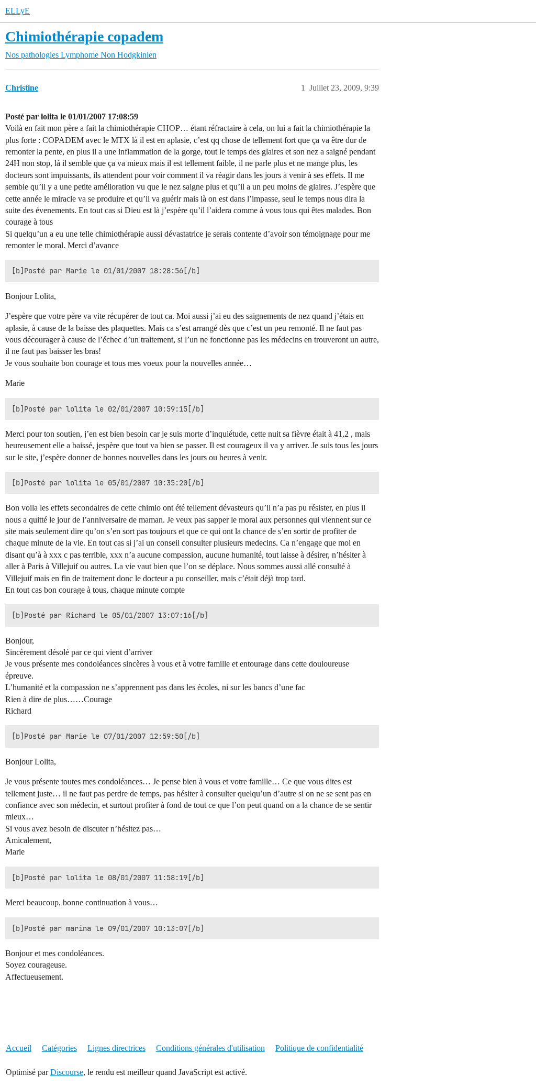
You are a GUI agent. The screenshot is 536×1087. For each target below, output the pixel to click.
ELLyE (17, 10)
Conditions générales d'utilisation (210, 1048)
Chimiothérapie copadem (84, 36)
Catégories (59, 1048)
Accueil (18, 1048)
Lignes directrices (116, 1048)
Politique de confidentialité (319, 1048)
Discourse (66, 1072)
